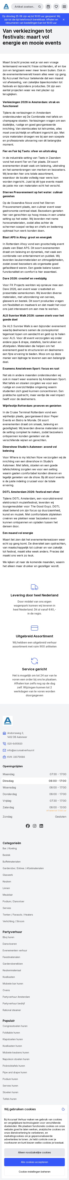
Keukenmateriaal (12, 970)
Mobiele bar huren (13, 983)
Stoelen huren (10, 1092)
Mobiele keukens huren (16, 1052)
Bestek (6, 855)
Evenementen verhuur (15, 950)
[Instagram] (34, 826)
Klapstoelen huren (13, 1039)
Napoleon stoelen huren (16, 1059)
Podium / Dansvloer (13, 901)
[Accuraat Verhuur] (6, 6)
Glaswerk (8, 874)
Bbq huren (8, 937)
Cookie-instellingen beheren (34, 1171)
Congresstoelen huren (15, 1026)
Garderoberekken (13, 963)
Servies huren (10, 1085)
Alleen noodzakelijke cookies (34, 1152)
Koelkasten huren (12, 1045)
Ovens (6, 990)
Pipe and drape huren (15, 1072)
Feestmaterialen (11, 957)
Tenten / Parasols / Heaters (18, 914)
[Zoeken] (40, 7)
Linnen (6, 888)
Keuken (7, 881)
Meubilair (8, 894)
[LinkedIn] (41, 826)
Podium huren (10, 1079)
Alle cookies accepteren (34, 1162)
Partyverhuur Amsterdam (16, 996)
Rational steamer (12, 1010)
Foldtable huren (11, 1032)
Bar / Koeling (10, 848)
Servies (7, 908)
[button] (64, 7)
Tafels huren (10, 1098)
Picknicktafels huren (14, 1065)
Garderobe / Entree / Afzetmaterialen (23, 868)
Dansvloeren (10, 943)
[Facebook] (28, 826)
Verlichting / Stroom (13, 921)
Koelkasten (9, 977)
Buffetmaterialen (12, 861)
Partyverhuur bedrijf (14, 1003)
